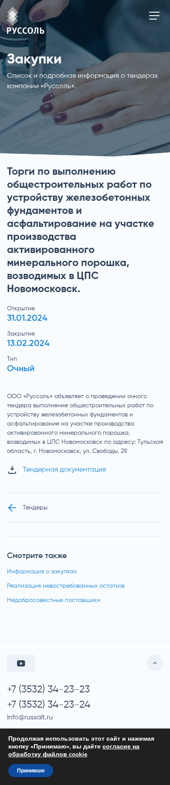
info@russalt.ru (30, 717)
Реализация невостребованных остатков (66, 586)
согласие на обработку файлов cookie (73, 750)
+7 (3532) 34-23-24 (48, 705)
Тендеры (35, 508)
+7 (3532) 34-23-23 (48, 690)
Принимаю (30, 770)
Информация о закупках (42, 572)
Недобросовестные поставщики (53, 600)
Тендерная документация (64, 469)
